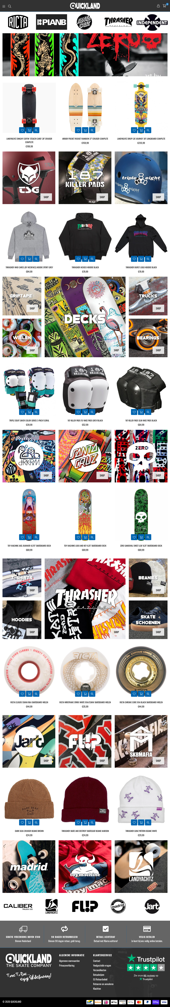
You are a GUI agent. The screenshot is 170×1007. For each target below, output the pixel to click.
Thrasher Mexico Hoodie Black (29, 267)
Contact (96, 961)
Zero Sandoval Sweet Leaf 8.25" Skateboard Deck (85, 545)
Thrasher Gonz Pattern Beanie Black (141, 831)
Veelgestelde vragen (102, 965)
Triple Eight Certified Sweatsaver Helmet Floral (141, 420)
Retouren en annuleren (103, 984)
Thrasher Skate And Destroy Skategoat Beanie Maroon (29, 831)
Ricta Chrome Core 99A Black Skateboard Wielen (85, 702)
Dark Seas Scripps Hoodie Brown (141, 267)
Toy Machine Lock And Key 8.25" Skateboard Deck (29, 545)
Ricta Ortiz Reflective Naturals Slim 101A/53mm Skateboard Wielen (141, 704)
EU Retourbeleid (100, 979)
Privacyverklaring (67, 965)
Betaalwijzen (98, 974)
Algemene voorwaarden (69, 961)
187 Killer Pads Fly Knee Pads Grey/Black (29, 420)
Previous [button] (4, 22)
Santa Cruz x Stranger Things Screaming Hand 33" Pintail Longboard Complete (141, 140)
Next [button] (166, 22)
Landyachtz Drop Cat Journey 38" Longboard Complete (85, 138)
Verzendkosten (99, 970)
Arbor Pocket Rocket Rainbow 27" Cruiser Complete (29, 138)
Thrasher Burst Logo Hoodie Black (85, 267)
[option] (18, 22)
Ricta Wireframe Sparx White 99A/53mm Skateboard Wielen (29, 702)
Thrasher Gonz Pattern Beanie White (85, 831)
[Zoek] (10, 5)
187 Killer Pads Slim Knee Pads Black (85, 420)
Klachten (97, 988)
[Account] (158, 5)
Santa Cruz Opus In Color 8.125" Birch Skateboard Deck (141, 545)
